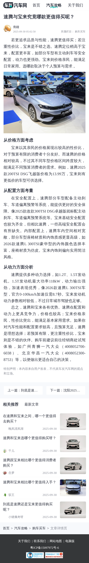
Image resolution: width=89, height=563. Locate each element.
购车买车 (80, 31)
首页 (6, 528)
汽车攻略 (21, 528)
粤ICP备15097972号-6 (44, 547)
